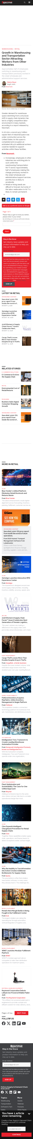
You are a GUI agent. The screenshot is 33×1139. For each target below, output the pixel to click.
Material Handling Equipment (12, 988)
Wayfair (9, 792)
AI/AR (4, 488)
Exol (7, 916)
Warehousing (7, 49)
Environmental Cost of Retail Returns (11, 389)
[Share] (8, 200)
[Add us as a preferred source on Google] (23, 200)
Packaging (5, 399)
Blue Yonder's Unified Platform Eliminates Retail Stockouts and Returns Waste (14, 493)
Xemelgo (9, 583)
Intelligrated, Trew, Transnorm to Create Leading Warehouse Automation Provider (15, 742)
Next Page (21, 1013)
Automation (6, 737)
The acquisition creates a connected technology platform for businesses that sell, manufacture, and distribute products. (16, 709)
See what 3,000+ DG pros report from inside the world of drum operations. (10, 301)
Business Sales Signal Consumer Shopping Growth (10, 404)
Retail (17, 49)
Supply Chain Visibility (9, 695)
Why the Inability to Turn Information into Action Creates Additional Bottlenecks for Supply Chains (16, 871)
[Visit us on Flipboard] (19, 1023)
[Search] (24, 2)
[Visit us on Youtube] (24, 1023)
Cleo (7, 834)
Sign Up (9, 284)
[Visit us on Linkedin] (14, 1023)
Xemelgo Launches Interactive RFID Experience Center (9, 313)
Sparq (8, 876)
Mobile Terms (7, 280)
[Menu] (29, 2)
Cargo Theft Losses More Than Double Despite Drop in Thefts (11, 339)
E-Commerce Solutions (10, 372)
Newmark (9, 87)
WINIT (8, 956)
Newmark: (10, 154)
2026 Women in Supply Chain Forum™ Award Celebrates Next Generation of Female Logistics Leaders (11, 326)
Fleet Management (8, 655)
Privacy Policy (21, 280)
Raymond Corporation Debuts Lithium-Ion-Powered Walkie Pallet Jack (16, 993)
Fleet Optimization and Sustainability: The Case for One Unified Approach (14, 786)
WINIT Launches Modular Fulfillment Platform (16, 952)
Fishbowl (9, 705)
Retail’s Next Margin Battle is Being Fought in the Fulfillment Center (15, 912)
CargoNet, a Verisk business (16, 663)
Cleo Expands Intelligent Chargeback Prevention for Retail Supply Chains (15, 828)
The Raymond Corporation (15, 998)
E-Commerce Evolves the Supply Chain (10, 376)
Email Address (8, 251)
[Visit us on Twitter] (9, 1023)
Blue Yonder (10, 498)
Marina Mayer (11, 82)
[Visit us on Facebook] (4, 1023)
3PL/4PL (4, 615)
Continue (16, 1135)
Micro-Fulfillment (8, 908)
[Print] (4, 200)
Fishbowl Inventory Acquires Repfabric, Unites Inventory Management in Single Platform (14, 700)
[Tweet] (18, 200)
